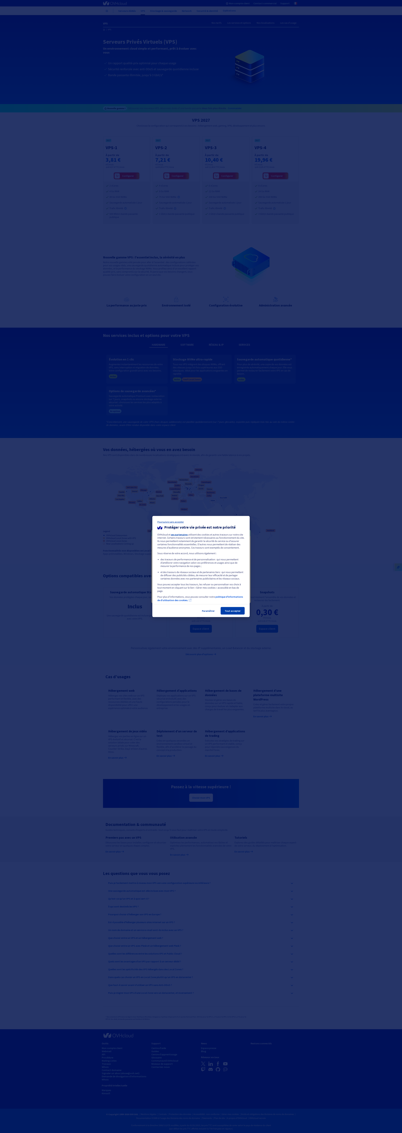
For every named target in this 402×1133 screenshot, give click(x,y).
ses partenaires (179, 534)
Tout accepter (233, 610)
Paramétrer (208, 610)
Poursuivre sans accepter (170, 522)
